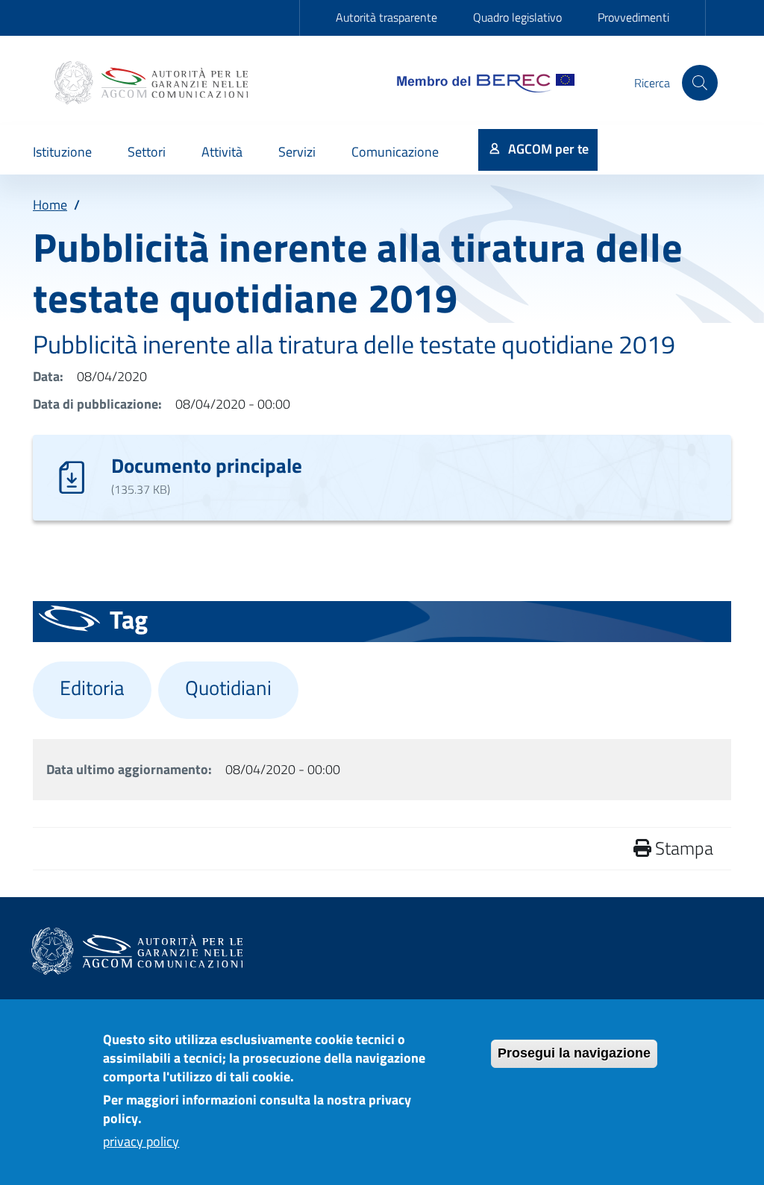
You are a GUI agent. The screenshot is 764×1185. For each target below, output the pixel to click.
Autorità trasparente (386, 17)
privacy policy (141, 1141)
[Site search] (700, 83)
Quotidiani (228, 687)
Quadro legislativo (517, 17)
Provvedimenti (633, 17)
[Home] (153, 82)
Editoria (92, 687)
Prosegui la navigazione (574, 1053)
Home (50, 205)
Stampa (682, 847)
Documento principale (206, 465)
